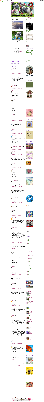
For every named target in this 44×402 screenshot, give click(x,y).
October (29, 257)
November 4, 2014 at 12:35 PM (17, 96)
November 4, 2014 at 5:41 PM (17, 215)
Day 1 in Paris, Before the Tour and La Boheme (31, 313)
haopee (13, 283)
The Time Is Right (30, 250)
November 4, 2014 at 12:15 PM (17, 88)
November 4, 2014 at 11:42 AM (17, 73)
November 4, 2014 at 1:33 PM (17, 126)
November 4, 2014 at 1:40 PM (17, 133)
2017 (27, 240)
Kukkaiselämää (14, 90)
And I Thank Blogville (30, 248)
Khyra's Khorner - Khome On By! (29, 291)
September (29, 258)
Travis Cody (13, 163)
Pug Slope (13, 290)
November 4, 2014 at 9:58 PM (17, 242)
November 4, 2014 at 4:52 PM (17, 186)
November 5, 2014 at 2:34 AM (17, 274)
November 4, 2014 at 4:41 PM (17, 178)
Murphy (13, 169)
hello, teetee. (28, 316)
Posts (28, 205)
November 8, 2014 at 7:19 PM (17, 313)
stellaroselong (14, 129)
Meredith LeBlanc (14, 135)
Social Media (30, 322)
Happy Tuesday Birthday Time (31, 303)
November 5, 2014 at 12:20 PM (17, 281)
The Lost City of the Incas (31, 307)
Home (18, 363)
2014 (27, 244)
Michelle (13, 315)
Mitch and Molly (29, 296)
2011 (27, 274)
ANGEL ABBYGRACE (14, 277)
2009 (27, 277)
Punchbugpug (14, 85)
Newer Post (12, 363)
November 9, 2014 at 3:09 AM (17, 338)
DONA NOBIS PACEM (14, 19)
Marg (13, 114)
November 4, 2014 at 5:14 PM (17, 202)
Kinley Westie (14, 151)
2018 (27, 239)
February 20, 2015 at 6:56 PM (17, 359)
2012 (27, 273)
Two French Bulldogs (29, 321)
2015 (27, 243)
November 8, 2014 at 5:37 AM (17, 305)
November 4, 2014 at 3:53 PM (17, 154)
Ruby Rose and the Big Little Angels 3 (17, 146)
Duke (13, 266)
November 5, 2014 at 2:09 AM (17, 263)
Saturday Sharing (30, 293)
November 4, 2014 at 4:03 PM (17, 160)
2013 (27, 271)
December (29, 246)
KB (12, 210)
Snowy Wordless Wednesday (30, 327)
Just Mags (13, 308)
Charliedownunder (14, 180)
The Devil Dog (28, 326)
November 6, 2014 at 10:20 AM (17, 298)
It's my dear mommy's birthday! (30, 338)
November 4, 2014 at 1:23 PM (17, 120)
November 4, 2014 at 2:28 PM (17, 149)
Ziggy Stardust (14, 227)
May (28, 264)
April (28, 265)
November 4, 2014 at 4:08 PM (17, 167)
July (28, 261)
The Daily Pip (14, 340)
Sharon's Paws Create (30, 306)
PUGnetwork (28, 337)
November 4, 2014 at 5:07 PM (17, 195)
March (29, 267)
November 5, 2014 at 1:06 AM (17, 248)
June (28, 262)
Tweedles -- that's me (29, 47)
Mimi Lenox (13, 345)
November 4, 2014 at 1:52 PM (17, 144)
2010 (27, 275)
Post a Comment (13, 362)
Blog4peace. (17, 53)
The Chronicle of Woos (30, 301)
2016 (27, 242)
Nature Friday (31, 297)
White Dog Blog (14, 217)
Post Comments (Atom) (18, 365)
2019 (27, 237)
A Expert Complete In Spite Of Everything (30, 318)
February (29, 268)
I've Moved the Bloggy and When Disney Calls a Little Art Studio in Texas (30, 333)
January (29, 269)
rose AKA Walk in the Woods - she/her (17, 99)
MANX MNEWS (20, 51)
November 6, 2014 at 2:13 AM (17, 288)
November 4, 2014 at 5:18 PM (17, 207)
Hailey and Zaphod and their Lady (16, 205)
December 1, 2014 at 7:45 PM (17, 343)
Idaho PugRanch (14, 197)
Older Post (23, 363)
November (29, 247)
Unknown (13, 68)
